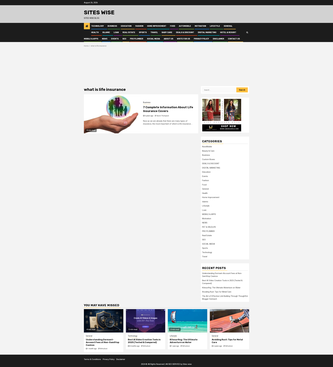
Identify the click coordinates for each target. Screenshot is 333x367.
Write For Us (183, 39)
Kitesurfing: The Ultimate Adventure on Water (221, 287)
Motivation (200, 26)
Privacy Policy (201, 39)
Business (112, 26)
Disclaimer (218, 39)
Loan (116, 32)
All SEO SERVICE (173, 364)
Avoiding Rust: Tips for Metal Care (216, 292)
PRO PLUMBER (136, 39)
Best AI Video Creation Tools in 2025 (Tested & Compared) (144, 341)
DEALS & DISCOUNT (185, 32)
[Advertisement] (166, 66)
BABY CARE (167, 32)
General (228, 26)
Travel (154, 32)
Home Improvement (156, 26)
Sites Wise (99, 12)
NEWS (104, 39)
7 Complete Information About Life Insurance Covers (168, 109)
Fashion (139, 26)
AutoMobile (185, 26)
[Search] (247, 32)
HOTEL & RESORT (228, 32)
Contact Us (234, 39)
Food (172, 26)
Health (95, 32)
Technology (97, 26)
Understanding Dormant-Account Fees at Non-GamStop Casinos (102, 342)
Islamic (106, 32)
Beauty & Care (208, 151)
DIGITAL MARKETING (207, 32)
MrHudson (103, 349)
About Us (168, 39)
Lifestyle (215, 26)
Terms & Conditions (92, 359)
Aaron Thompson (163, 116)
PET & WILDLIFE (209, 227)
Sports (143, 32)
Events (115, 39)
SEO (124, 39)
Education (126, 26)
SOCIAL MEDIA (153, 39)
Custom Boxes (208, 159)
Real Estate (129, 32)
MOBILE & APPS (91, 39)
